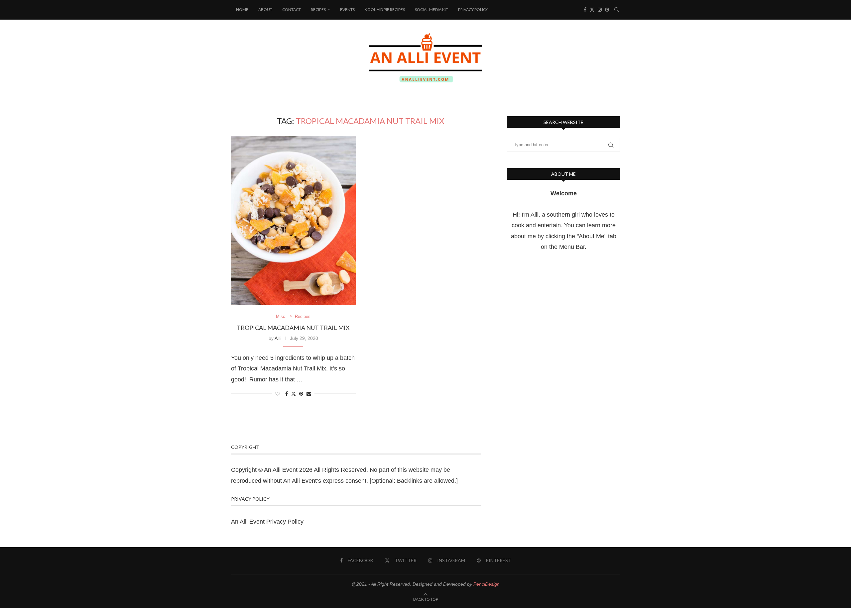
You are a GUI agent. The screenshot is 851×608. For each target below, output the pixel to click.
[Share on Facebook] (286, 393)
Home (242, 9)
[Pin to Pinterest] (301, 393)
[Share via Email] (308, 393)
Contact (291, 9)
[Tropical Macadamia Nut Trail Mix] (293, 220)
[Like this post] (278, 393)
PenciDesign (486, 584)
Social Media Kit (431, 9)
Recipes (318, 9)
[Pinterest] (607, 9)
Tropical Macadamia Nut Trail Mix (293, 327)
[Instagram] (600, 9)
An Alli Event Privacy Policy (267, 521)
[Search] (616, 9)
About (265, 9)
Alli (278, 338)
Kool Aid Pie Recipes (385, 9)
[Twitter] (592, 9)
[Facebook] (585, 9)
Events (347, 9)
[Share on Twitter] (293, 393)
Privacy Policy (473, 9)
